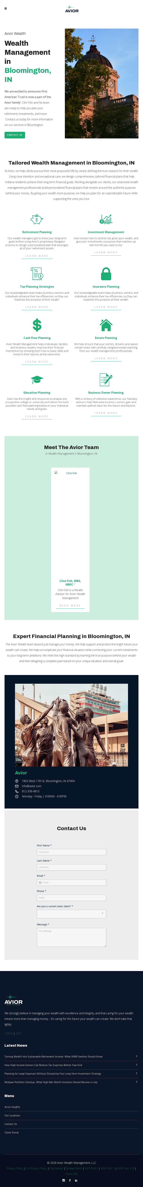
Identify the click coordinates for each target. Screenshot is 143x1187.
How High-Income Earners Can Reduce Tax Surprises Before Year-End (43, 1065)
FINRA (9, 1033)
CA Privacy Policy (36, 1168)
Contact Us (14, 135)
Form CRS (71, 1174)
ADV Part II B (126, 1168)
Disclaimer (56, 1168)
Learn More (37, 256)
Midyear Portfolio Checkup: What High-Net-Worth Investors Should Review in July (51, 1082)
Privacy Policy (15, 1168)
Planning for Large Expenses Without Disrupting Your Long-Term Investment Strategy (53, 1074)
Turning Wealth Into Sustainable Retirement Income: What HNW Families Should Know (54, 1057)
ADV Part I (91, 1168)
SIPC (19, 1033)
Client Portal (12, 1133)
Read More (70, 606)
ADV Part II (108, 1168)
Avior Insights (12, 1107)
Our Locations (12, 1116)
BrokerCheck (74, 1168)
